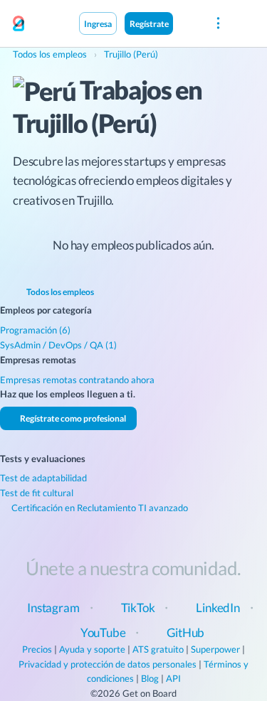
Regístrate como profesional (72, 418)
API (173, 678)
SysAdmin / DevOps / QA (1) (58, 344)
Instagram (53, 607)
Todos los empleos (59, 291)
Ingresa (98, 23)
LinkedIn (218, 607)
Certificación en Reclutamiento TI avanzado (98, 507)
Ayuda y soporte (92, 649)
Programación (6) (35, 330)
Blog (150, 678)
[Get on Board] (18, 24)
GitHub (185, 632)
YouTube (103, 632)
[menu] (217, 23)
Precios (37, 649)
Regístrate (149, 23)
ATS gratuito (158, 649)
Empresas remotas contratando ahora (77, 379)
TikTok (138, 607)
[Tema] (188, 23)
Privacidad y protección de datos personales (108, 664)
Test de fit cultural (36, 492)
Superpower (215, 649)
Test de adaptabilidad (43, 477)
